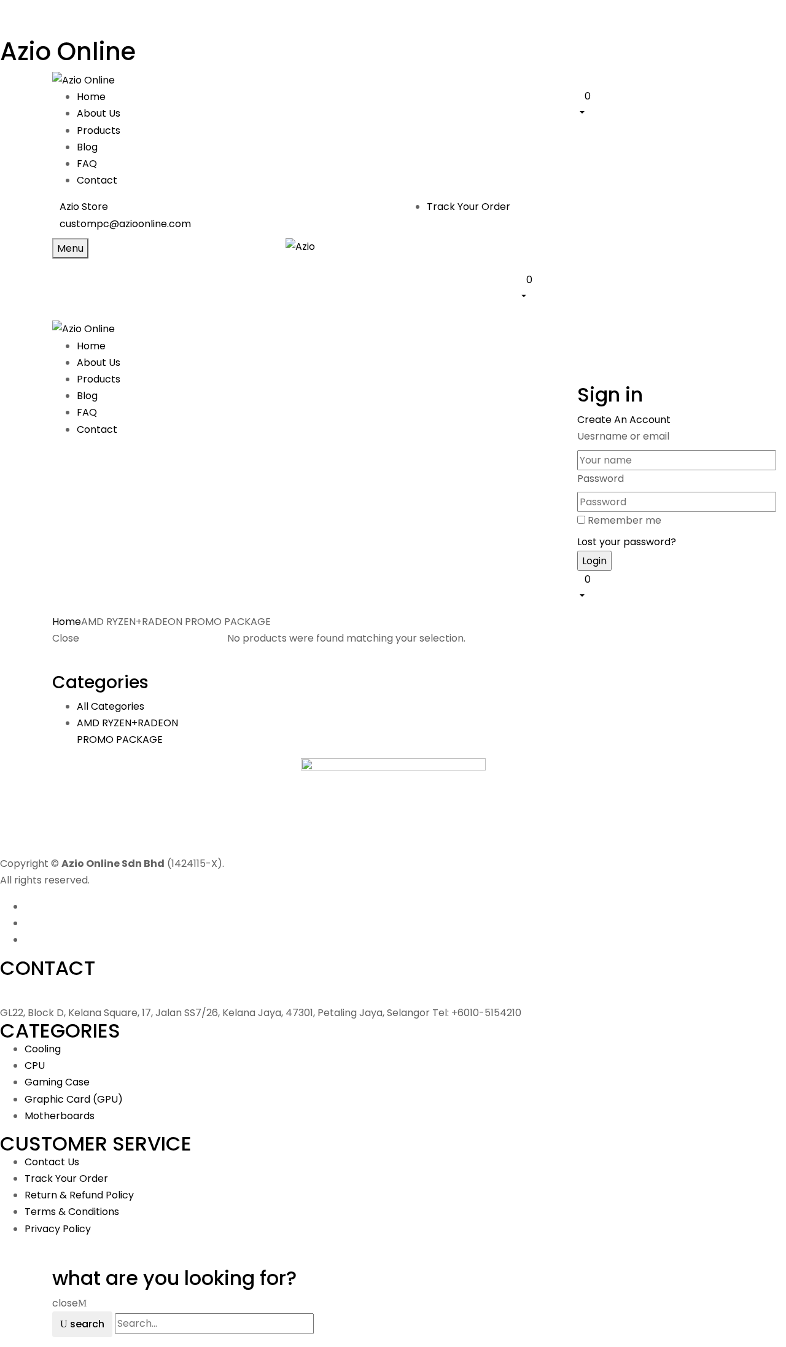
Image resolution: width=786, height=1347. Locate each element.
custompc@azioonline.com (125, 224)
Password (600, 479)
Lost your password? (626, 542)
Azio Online (68, 51)
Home (66, 622)
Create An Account (624, 420)
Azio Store (84, 207)
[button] (655, 104)
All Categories (110, 706)
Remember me (624, 520)
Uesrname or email (623, 436)
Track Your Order (468, 207)
